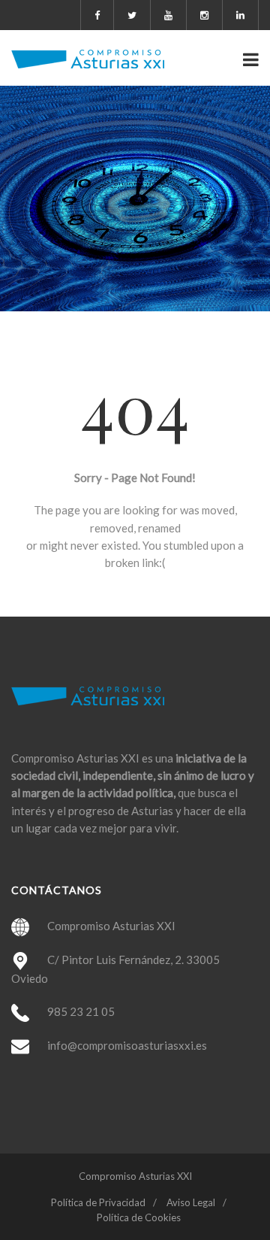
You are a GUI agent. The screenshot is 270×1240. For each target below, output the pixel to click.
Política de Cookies (139, 1217)
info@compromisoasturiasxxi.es (127, 1045)
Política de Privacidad (98, 1202)
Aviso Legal (190, 1202)
